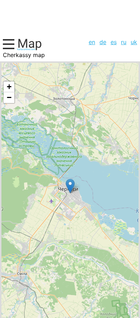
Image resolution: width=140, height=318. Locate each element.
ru (123, 42)
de (102, 42)
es (114, 42)
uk (134, 42)
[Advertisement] (70, 18)
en (92, 42)
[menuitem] (92, 42)
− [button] (9, 97)
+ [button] (9, 86)
